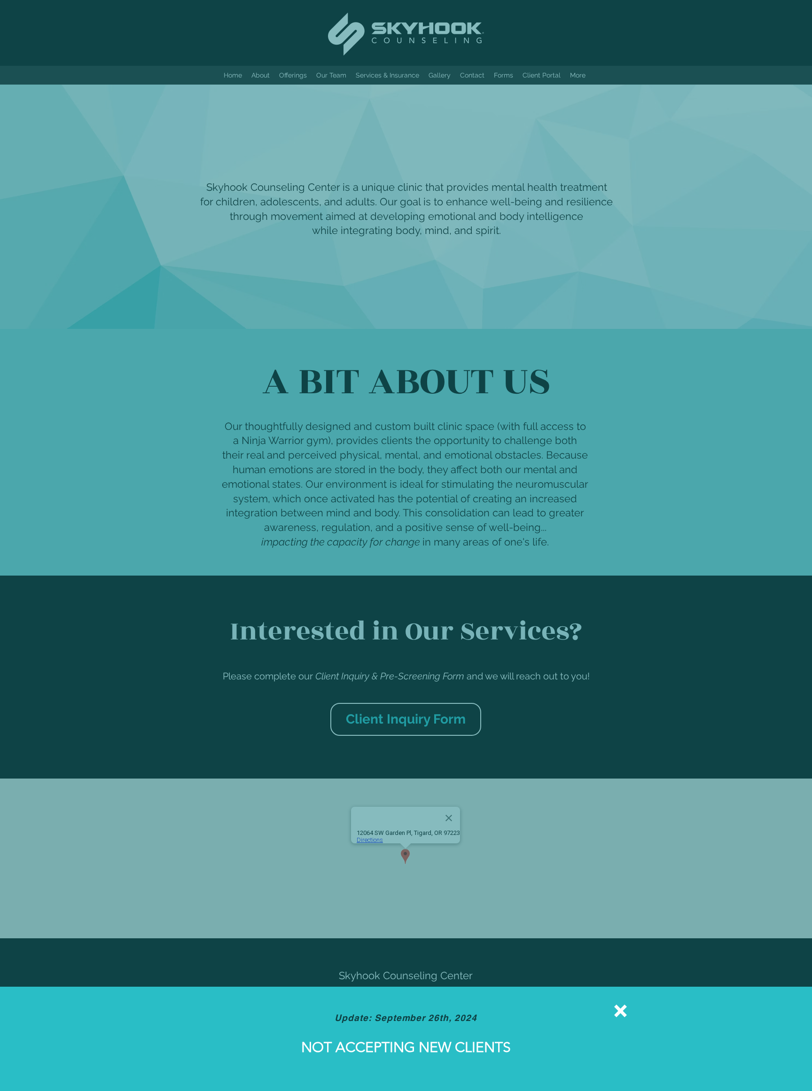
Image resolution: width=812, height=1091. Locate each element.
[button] (620, 1011)
